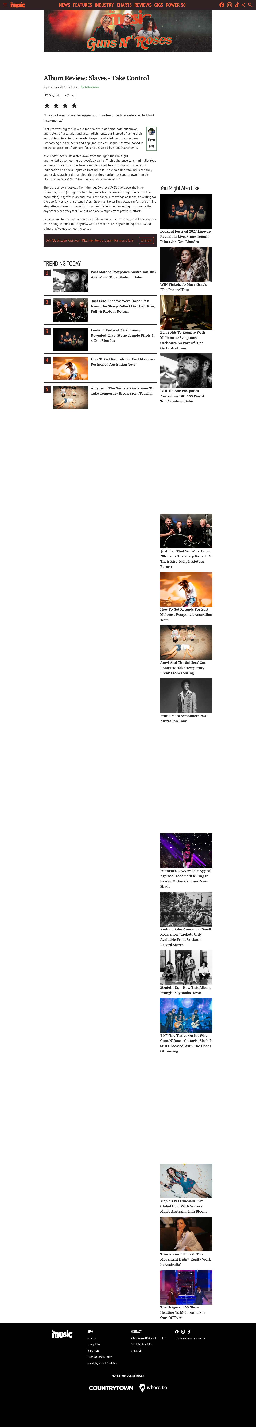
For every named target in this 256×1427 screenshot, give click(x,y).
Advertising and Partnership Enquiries (148, 1338)
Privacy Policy (93, 1344)
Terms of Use (93, 1350)
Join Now (146, 240)
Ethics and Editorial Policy (99, 1356)
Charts (124, 4)
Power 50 (176, 4)
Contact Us (136, 1350)
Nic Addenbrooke (90, 87)
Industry (104, 4)
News (64, 4)
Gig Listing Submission (141, 1344)
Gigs (158, 4)
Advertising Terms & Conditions (102, 1363)
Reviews (143, 4)
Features (82, 4)
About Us (91, 1338)
